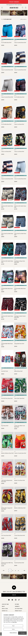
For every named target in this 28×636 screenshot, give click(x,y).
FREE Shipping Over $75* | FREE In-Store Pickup (14, 4)
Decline (13, 629)
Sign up (14, 595)
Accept (13, 625)
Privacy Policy (14, 622)
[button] (2, 7)
